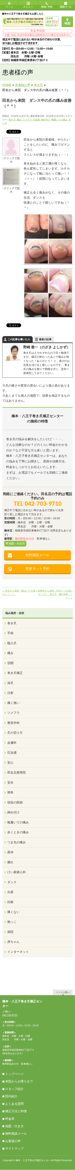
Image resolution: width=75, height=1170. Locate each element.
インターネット (18, 951)
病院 (10, 931)
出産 (10, 892)
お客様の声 (13, 1141)
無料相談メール (37, 555)
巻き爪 (12, 119)
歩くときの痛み (18, 832)
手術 (10, 633)
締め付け (45, 119)
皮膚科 (12, 742)
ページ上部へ (63, 992)
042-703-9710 (9, 1015)
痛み (19, 119)
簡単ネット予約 (37, 569)
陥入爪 (12, 643)
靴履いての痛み (59, 119)
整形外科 (13, 722)
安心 (10, 762)
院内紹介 (11, 1096)
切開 (10, 663)
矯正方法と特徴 (16, 1111)
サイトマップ (14, 1148)
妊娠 (10, 902)
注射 (10, 692)
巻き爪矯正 (15, 673)
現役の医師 (15, 802)
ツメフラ (27, 119)
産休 (10, 852)
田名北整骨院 (16, 772)
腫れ (10, 862)
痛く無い (13, 703)
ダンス (12, 882)
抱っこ (12, 921)
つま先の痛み (16, 842)
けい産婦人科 (16, 872)
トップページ (14, 1074)
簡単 (10, 792)
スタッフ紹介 (14, 1089)
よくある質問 (14, 1103)
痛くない (13, 912)
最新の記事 (45, 339)
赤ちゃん (13, 941)
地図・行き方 (17, 543)
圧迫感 (36, 119)
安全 (10, 782)
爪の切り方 (15, 732)
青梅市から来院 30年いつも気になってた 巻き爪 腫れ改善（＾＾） (55, 594)
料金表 (9, 1118)
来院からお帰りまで (19, 1081)
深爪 (10, 683)
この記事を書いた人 (19, 339)
